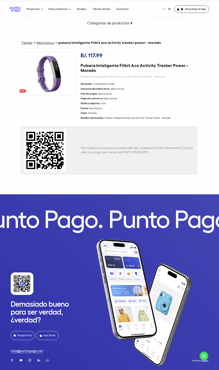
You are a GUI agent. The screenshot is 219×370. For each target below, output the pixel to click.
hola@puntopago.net (27, 351)
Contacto (122, 9)
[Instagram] (30, 360)
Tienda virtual (101, 9)
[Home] (15, 9)
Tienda (26, 43)
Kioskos (81, 9)
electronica (45, 43)
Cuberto (204, 361)
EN (163, 9)
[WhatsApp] (48, 360)
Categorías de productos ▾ (109, 23)
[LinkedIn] (39, 360)
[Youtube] (21, 360)
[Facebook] (12, 360)
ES (169, 9)
